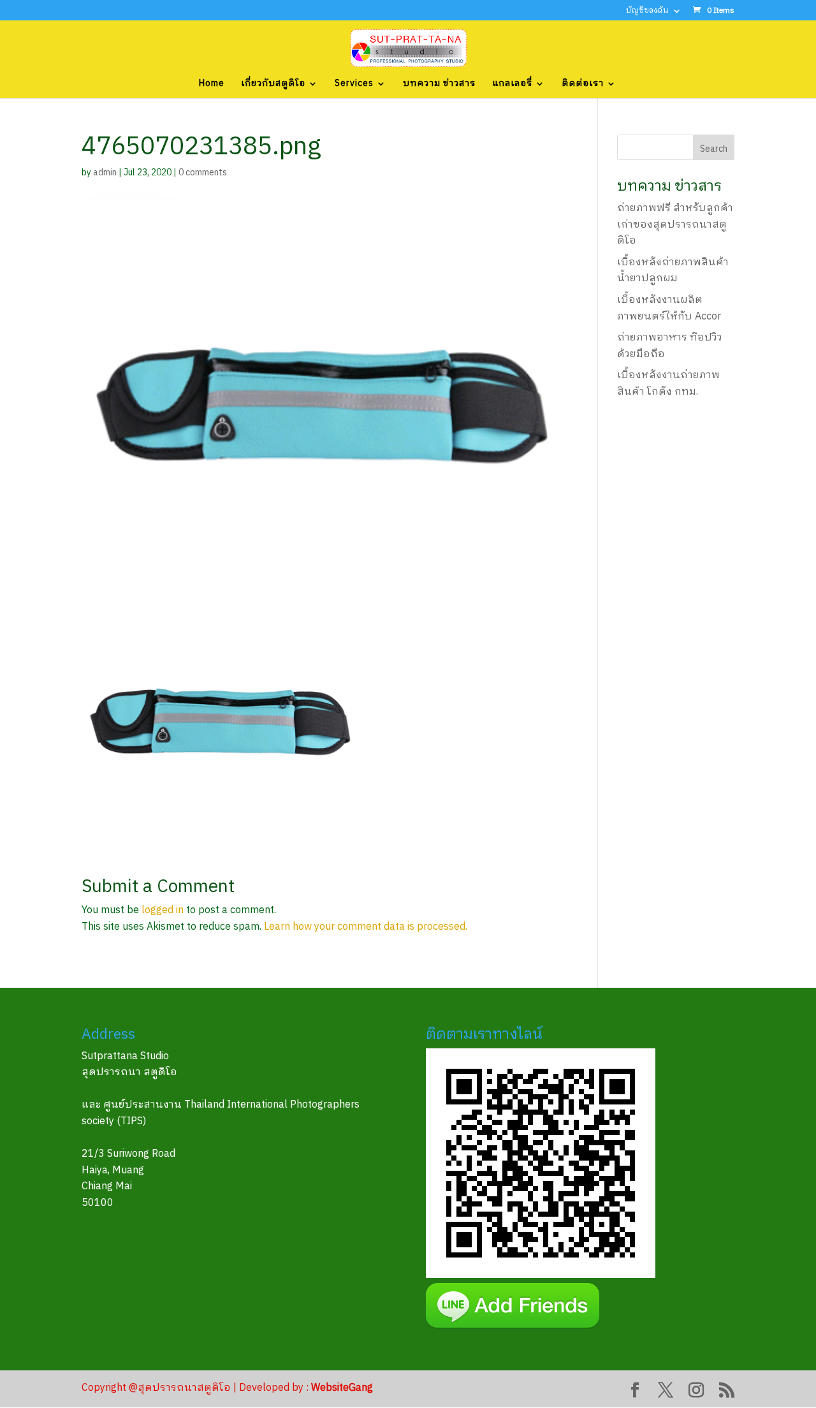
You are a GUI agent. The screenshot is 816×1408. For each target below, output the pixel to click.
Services (354, 85)
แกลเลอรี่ (512, 85)
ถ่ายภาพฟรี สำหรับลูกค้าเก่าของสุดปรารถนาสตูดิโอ (675, 224)
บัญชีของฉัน (647, 12)
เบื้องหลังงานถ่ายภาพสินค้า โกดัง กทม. (668, 383)
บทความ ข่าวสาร (439, 85)
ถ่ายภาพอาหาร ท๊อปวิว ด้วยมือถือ (669, 346)
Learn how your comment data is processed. (365, 926)
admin (105, 172)
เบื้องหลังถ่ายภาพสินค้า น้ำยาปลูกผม (673, 271)
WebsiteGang (342, 1388)
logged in (163, 910)
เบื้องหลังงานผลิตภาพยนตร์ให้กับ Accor (669, 308)
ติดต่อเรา (583, 85)
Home (211, 85)
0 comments (202, 172)
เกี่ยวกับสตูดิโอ (273, 85)
